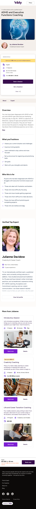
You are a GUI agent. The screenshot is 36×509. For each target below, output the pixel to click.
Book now (28, 462)
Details (25, 351)
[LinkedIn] (12, 494)
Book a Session (18, 81)
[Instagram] (8, 494)
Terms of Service (6, 499)
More (3, 130)
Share (17, 91)
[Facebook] (3, 494)
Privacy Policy (16, 499)
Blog (3, 488)
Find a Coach (5, 480)
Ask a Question (18, 87)
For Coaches (5, 483)
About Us (4, 485)
